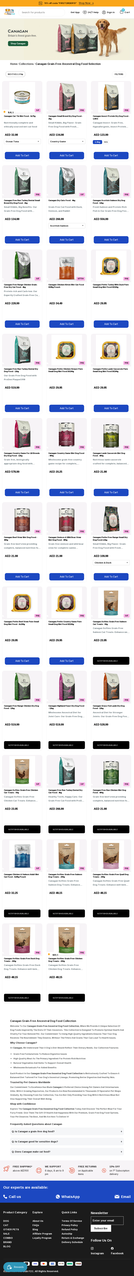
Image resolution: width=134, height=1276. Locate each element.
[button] (15, 74)
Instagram (97, 1253)
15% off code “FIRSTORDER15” (67, 3)
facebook (117, 1253)
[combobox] (41, 12)
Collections (26, 63)
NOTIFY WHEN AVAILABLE (107, 661)
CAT (5, 1225)
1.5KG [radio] (97, 142)
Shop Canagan (18, 43)
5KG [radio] (106, 142)
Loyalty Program (42, 1238)
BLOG (6, 1246)
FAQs (36, 1225)
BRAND (7, 1242)
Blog (35, 1229)
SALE (6, 1233)
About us (38, 1221)
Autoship (67, 1233)
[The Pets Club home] (9, 12)
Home (13, 63)
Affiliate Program (42, 1233)
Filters (119, 74)
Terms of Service (72, 1221)
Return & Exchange (73, 1238)
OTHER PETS (11, 1229)
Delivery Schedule (72, 1242)
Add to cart (22, 155)
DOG (6, 1221)
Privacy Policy (70, 1225)
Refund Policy (70, 1229)
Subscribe (101, 1228)
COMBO (8, 1238)
